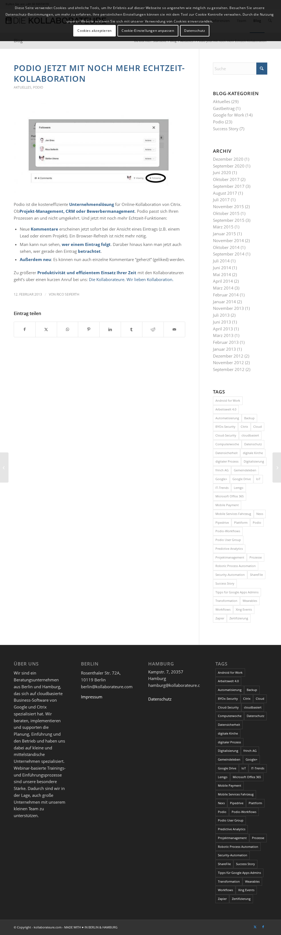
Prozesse (255, 557)
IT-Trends (222, 488)
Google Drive (241, 479)
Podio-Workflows (227, 531)
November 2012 (228, 362)
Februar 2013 (226, 342)
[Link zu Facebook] (263, 927)
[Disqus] (106, 416)
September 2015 (229, 220)
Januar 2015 (224, 233)
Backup (249, 418)
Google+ (221, 479)
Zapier (219, 618)
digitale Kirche (253, 453)
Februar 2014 (226, 295)
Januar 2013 (224, 349)
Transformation (226, 601)
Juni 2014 (222, 267)
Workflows (223, 609)
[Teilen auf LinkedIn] (110, 329)
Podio (38, 87)
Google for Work (228, 115)
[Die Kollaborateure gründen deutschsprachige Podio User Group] (276, 467)
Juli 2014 (221, 261)
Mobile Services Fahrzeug (233, 514)
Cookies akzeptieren (94, 30)
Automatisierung (227, 418)
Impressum (91, 696)
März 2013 (223, 335)
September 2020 (229, 166)
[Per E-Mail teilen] (174, 329)
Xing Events (244, 609)
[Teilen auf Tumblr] (131, 329)
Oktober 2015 (226, 213)
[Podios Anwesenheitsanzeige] (99, 149)
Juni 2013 (222, 322)
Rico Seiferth (68, 294)
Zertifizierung (238, 618)
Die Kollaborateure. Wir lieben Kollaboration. (131, 279)
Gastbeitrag (224, 108)
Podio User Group (228, 540)
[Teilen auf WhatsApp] (67, 329)
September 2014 (229, 254)
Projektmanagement (229, 557)
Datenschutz (253, 444)
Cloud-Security (225, 435)
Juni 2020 (222, 172)
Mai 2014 (222, 274)
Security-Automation (230, 575)
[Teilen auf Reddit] (153, 329)
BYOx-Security (225, 426)
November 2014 (228, 240)
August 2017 (225, 193)
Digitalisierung (254, 461)
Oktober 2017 (226, 179)
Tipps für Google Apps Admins (236, 592)
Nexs (259, 514)
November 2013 (228, 308)
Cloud (257, 426)
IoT (258, 479)
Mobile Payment (227, 505)
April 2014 (223, 281)
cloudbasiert (250, 435)
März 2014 (223, 288)
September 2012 (229, 369)
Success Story (225, 128)
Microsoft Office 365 (229, 496)
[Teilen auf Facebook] (24, 329)
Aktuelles (22, 87)
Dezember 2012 (228, 356)
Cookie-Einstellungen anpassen (148, 30)
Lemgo (238, 488)
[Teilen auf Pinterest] (88, 329)
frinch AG (222, 470)
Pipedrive (222, 522)
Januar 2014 (224, 301)
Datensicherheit (226, 453)
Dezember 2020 (228, 159)
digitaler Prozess (226, 461)
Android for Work (227, 400)
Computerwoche (227, 444)
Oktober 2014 (226, 247)
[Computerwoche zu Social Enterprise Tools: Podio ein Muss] (4, 467)
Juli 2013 (221, 315)
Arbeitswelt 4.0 (225, 409)
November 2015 (228, 206)
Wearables (250, 601)
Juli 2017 (221, 199)
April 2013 (223, 329)
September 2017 (229, 186)
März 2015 (223, 226)
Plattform (241, 522)
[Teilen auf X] (46, 329)
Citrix (244, 426)
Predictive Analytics (229, 548)
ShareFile (256, 575)
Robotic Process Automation (235, 566)
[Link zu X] (255, 927)
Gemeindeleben (245, 470)
